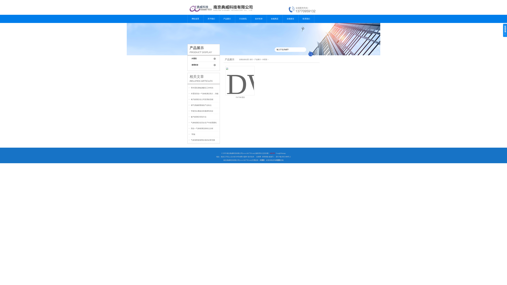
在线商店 (274, 19)
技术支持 (258, 19)
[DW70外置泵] (240, 77)
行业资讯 (243, 19)
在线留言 (290, 19)
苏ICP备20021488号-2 (283, 157)
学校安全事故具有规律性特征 (202, 111)
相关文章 (197, 77)
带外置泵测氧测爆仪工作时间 (202, 88)
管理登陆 (265, 157)
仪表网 (258, 157)
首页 (251, 59)
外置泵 (264, 59)
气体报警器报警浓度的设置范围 (203, 140)
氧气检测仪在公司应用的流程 (202, 99)
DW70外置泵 (240, 97)
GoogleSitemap (281, 153)
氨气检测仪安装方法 (198, 117)
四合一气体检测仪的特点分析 (202, 128)
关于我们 (211, 19)
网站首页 (195, 19)
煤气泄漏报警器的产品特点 (201, 105)
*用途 (193, 134)
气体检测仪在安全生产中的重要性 (204, 123)
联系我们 (306, 19)
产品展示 (227, 19)
